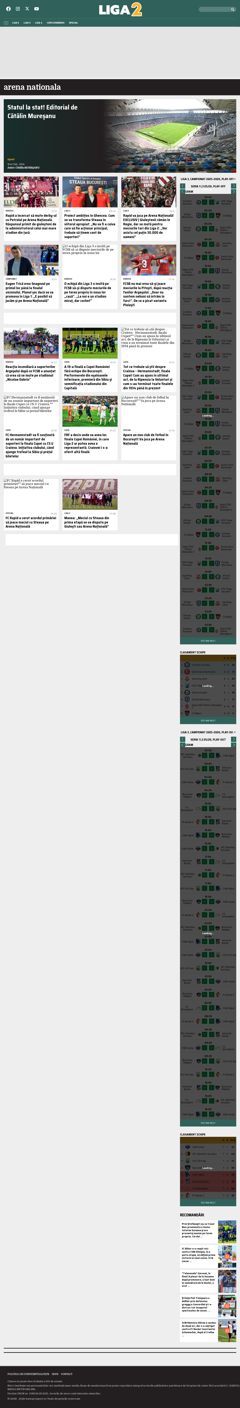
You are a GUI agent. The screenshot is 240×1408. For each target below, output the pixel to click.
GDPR (55, 1374)
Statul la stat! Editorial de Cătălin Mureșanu (43, 111)
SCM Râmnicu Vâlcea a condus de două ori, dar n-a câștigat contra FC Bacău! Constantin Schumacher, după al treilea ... (199, 1329)
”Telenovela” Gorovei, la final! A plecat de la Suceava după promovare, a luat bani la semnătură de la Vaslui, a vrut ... (198, 1279)
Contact (66, 1374)
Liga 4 (38, 23)
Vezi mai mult (208, 641)
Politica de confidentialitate (28, 1374)
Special (73, 23)
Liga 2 (15, 23)
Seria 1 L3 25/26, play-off (208, 186)
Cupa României (55, 23)
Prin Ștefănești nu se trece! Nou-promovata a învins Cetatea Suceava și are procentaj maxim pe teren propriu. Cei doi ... (198, 1230)
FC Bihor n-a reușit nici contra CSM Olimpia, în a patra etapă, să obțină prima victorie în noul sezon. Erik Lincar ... (198, 1254)
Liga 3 (27, 23)
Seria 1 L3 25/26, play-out (208, 739)
